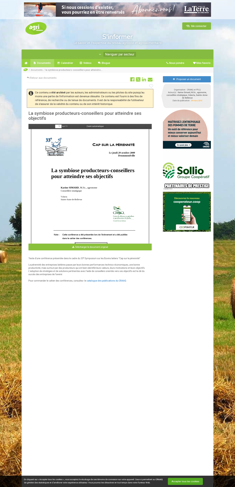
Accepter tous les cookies (185, 481)
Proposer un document (188, 79)
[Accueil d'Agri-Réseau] (36, 28)
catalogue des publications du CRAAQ (106, 280)
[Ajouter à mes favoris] (151, 86)
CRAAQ (159, 479)
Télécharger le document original (91, 247)
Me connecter (198, 26)
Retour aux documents (43, 77)
